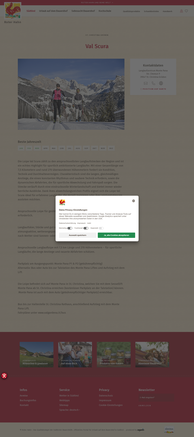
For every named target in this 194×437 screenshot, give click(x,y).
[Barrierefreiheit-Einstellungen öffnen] (4, 376)
